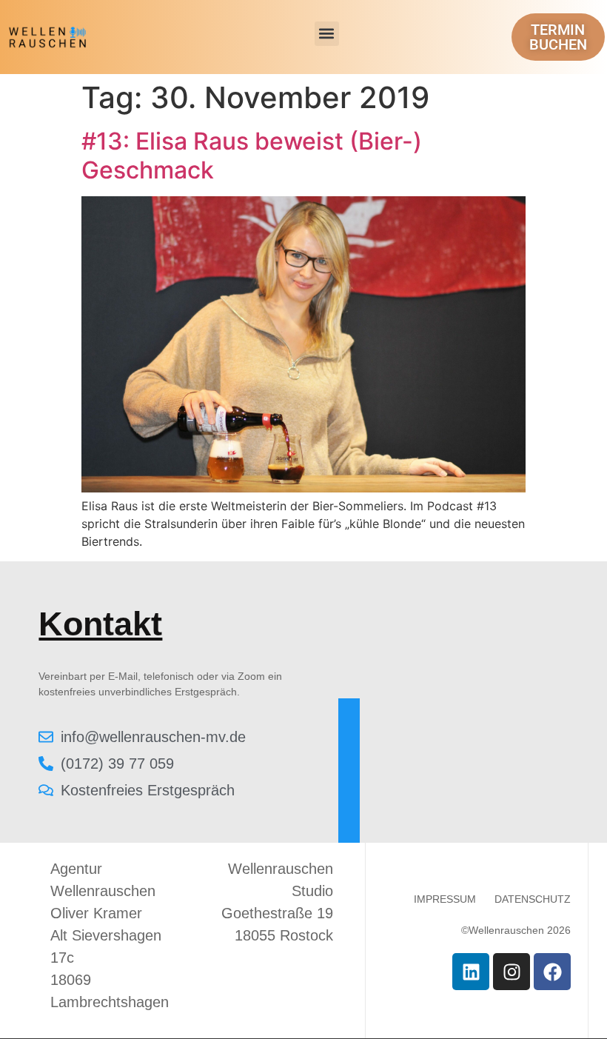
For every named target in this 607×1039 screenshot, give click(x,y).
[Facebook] (552, 971)
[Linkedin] (470, 971)
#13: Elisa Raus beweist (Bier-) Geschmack (251, 155)
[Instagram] (511, 971)
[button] (327, 33)
